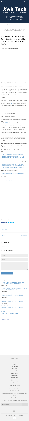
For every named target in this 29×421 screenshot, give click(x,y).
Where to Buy (14, 373)
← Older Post (4, 235)
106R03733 (4, 173)
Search (14, 362)
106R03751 (15, 164)
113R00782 (9, 180)
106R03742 (20, 154)
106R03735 (15, 173)
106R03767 (15, 167)
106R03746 (21, 165)
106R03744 (9, 154)
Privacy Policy (14, 380)
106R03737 (4, 157)
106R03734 (21, 173)
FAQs (14, 382)
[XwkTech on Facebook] (14, 411)
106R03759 (15, 156)
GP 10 (11, 103)
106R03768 (10, 167)
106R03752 (10, 164)
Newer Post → (24, 235)
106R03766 (21, 167)
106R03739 (15, 157)
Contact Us (14, 368)
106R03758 (21, 156)
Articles (9, 24)
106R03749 (4, 164)
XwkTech (11, 415)
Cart (27, 2)
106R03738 (21, 157)
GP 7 (3, 113)
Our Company (14, 366)
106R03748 (10, 165)
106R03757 (4, 156)
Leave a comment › (5, 246)
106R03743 (15, 154)
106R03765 (4, 167)
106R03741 (4, 154)
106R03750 (21, 164)
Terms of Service (14, 379)
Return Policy (14, 377)
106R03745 (4, 165)
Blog (14, 364)
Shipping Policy (14, 375)
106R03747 (15, 165)
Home (2, 24)
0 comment (4, 229)
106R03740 (10, 157)
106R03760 (10, 156)
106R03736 (10, 173)
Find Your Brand (7, 2)
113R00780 (4, 180)
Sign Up (25, 404)
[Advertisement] (14, 66)
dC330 (6, 122)
